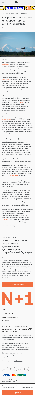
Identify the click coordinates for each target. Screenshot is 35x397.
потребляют (6, 79)
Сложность (7, 313)
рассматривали (13, 175)
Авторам (6, 320)
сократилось (6, 119)
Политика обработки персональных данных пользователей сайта (15, 380)
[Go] (3, 2)
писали (6, 220)
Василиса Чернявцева (8, 27)
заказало (21, 102)
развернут (5, 64)
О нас (4, 309)
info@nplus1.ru (18, 361)
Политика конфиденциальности (27, 386)
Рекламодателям (10, 317)
